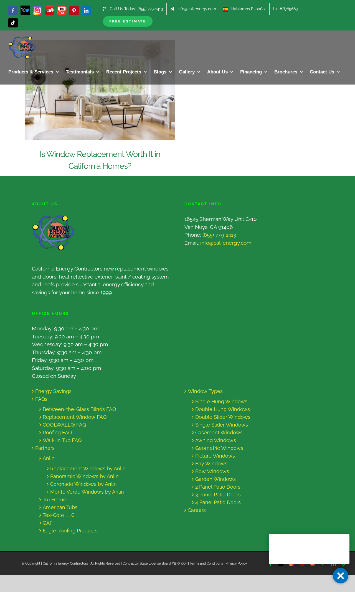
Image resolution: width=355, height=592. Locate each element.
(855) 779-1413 (219, 235)
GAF (48, 523)
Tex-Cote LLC (59, 515)
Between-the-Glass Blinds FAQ (79, 409)
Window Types (205, 391)
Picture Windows (215, 456)
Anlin (49, 458)
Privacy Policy (236, 563)
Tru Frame (54, 499)
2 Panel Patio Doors (217, 487)
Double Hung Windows (222, 409)
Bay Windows (211, 463)
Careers (197, 510)
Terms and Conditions (206, 563)
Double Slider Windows (222, 417)
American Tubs (60, 507)
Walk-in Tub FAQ (62, 440)
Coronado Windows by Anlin (83, 484)
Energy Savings (53, 391)
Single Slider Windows (221, 425)
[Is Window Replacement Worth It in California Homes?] (100, 90)
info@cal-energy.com (225, 243)
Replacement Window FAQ (74, 417)
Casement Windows (219, 432)
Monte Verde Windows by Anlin (87, 492)
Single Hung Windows (221, 401)
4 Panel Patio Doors (218, 502)
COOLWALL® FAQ (64, 425)
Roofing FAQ (57, 432)
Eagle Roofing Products (70, 531)
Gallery (105, 90)
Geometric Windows (219, 448)
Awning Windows (215, 440)
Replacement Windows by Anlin (88, 468)
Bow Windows (212, 471)
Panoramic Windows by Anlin (84, 476)
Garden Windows (215, 479)
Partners (45, 448)
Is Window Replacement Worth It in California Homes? (95, 90)
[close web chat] (340, 575)
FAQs (41, 399)
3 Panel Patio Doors (218, 494)
